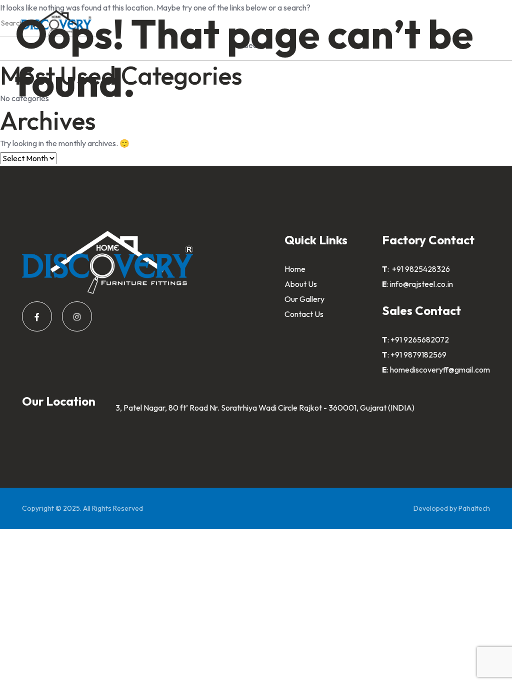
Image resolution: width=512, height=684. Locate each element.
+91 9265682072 (419, 339)
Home (295, 269)
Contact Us (304, 314)
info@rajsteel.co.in (421, 284)
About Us (300, 284)
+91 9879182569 (418, 355)
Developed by (436, 508)
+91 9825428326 (420, 269)
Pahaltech (474, 508)
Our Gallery (304, 299)
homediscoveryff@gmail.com (440, 370)
